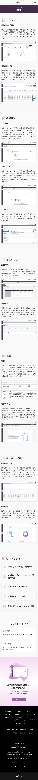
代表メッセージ (8, 714)
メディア (29, 717)
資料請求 (19, 699)
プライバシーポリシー (13, 758)
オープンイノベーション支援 (20, 720)
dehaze (35, 2)
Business (18, 711)
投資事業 (17, 714)
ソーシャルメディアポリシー (19, 762)
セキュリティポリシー (25, 758)
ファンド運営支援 (19, 717)
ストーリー (30, 719)
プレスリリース (31, 714)
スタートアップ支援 (20, 723)
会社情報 (7, 717)
